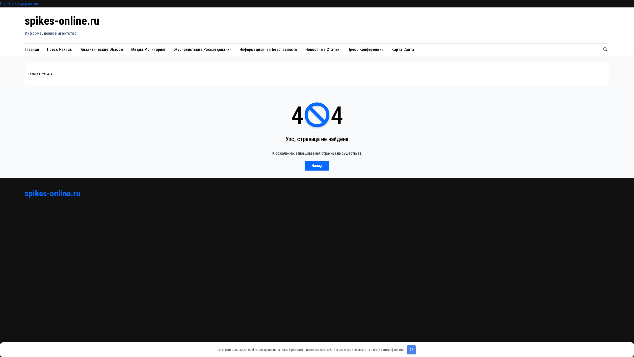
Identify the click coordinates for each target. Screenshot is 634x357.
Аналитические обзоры (102, 49)
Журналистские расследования (203, 49)
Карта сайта (403, 49)
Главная (32, 49)
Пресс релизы (60, 49)
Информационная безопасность (268, 49)
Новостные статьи (322, 49)
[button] (605, 49)
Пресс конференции (365, 49)
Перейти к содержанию (19, 3)
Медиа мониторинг (148, 49)
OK (411, 349)
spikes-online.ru (62, 21)
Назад (317, 165)
